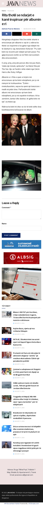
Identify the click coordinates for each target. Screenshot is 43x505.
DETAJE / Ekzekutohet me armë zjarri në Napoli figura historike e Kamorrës (27, 342)
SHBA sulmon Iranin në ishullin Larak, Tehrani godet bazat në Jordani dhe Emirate (26, 385)
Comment (6, 207)
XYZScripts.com (34, 503)
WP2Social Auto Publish (12, 503)
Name (4, 224)
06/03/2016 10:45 (29, 29)
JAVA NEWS (11, 493)
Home (4, 11)
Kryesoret (11, 11)
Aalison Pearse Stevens (11, 29)
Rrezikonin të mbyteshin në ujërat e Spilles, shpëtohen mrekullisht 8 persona (24, 415)
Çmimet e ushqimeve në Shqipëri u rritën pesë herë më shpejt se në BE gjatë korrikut (26, 372)
